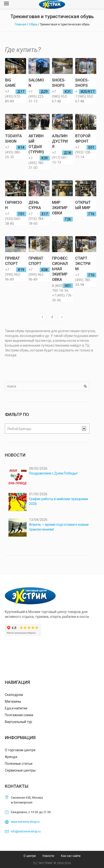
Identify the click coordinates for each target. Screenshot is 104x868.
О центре (29, 856)
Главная (20, 24)
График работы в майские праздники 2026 (58, 501)
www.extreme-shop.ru (25, 822)
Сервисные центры (20, 770)
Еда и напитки (16, 708)
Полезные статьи (18, 764)
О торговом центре (20, 750)
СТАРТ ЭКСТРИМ (82, 263)
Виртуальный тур (18, 722)
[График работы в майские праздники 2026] (17, 502)
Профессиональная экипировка (60, 269)
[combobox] (47, 428)
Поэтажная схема (19, 715)
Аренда (11, 757)
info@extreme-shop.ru (26, 831)
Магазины (13, 701)
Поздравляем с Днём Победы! (53, 473)
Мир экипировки (59, 207)
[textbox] (43, 429)
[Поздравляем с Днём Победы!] (17, 476)
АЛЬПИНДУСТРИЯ (60, 141)
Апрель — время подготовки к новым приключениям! (59, 527)
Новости (48, 856)
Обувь (33, 24)
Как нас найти (71, 856)
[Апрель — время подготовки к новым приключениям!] (17, 527)
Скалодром (14, 695)
